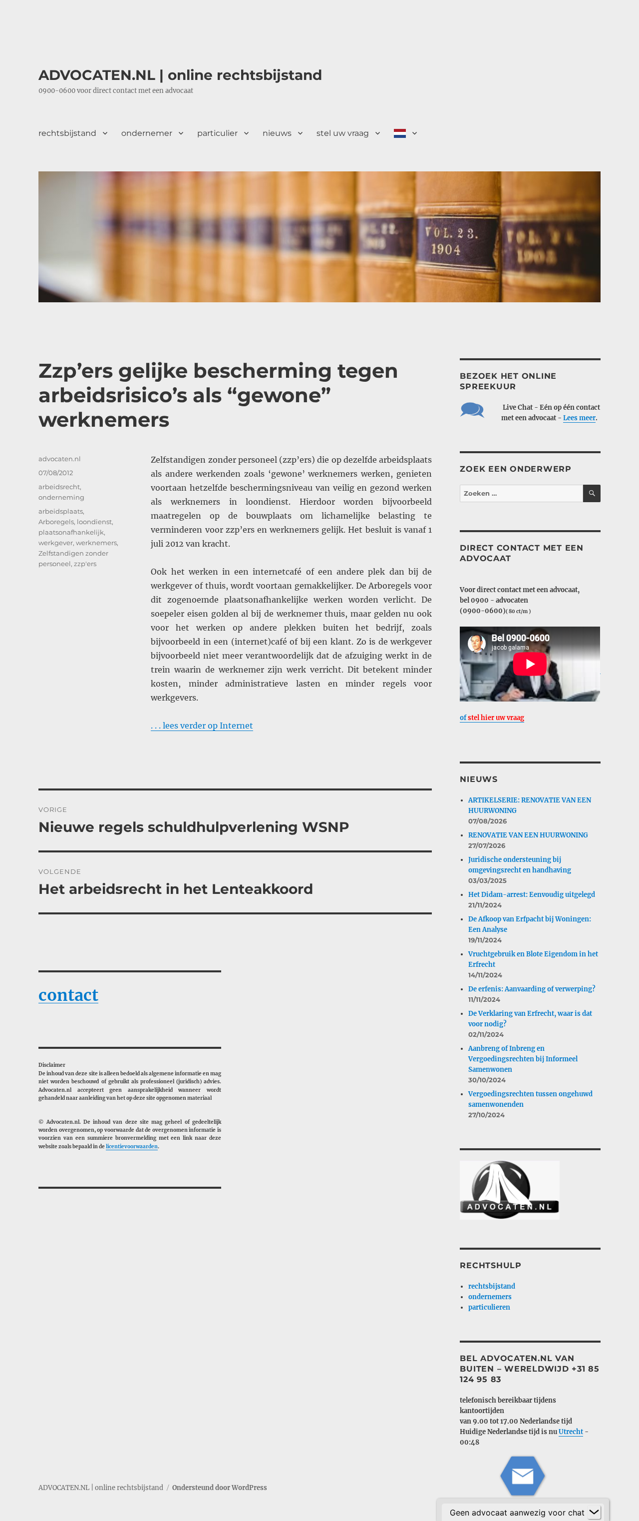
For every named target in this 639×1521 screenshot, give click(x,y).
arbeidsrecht (59, 487)
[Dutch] (405, 132)
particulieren (489, 1307)
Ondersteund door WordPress (219, 1488)
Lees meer (579, 418)
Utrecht (571, 1432)
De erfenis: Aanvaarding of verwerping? (532, 989)
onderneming (61, 497)
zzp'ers (85, 564)
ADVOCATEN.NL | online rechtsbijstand (180, 74)
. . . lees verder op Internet (202, 726)
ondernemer (146, 133)
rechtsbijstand (67, 133)
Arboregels (56, 522)
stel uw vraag (343, 133)
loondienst (94, 522)
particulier (217, 133)
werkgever (55, 543)
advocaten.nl (59, 459)
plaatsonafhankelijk (71, 532)
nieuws (277, 133)
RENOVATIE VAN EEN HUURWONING (528, 835)
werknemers (96, 543)
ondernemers (490, 1297)
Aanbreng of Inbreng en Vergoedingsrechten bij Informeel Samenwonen (523, 1059)
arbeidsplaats (60, 511)
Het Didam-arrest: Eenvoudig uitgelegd (531, 894)
